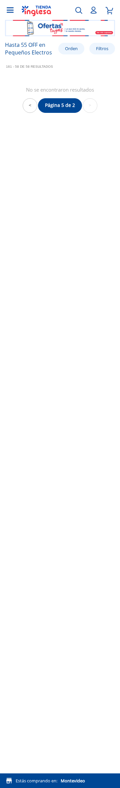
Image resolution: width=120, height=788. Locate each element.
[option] (60, 30)
